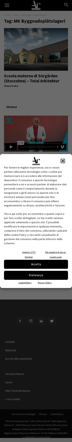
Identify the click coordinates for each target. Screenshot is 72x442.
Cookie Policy (25, 282)
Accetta (36, 264)
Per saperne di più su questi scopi (55, 254)
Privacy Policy (45, 282)
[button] (63, 161)
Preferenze (36, 275)
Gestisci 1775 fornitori (28, 254)
